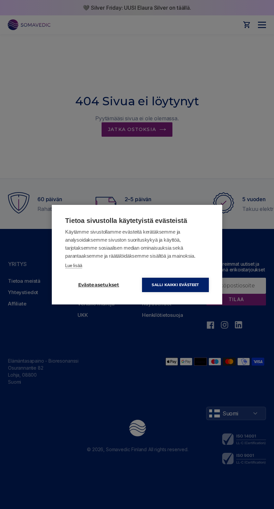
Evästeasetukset (98, 284)
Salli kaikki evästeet (175, 284)
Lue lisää (73, 265)
